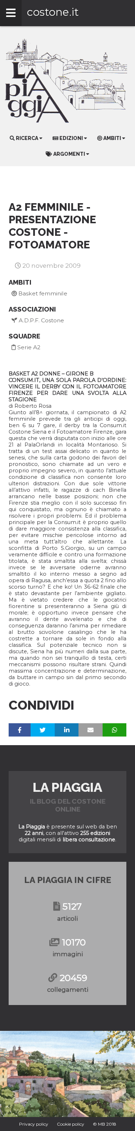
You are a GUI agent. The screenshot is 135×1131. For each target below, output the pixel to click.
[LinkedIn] (66, 730)
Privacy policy (33, 1124)
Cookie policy (70, 1124)
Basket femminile (42, 293)
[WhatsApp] (114, 730)
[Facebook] (20, 730)
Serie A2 (28, 347)
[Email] (90, 730)
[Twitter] (43, 730)
